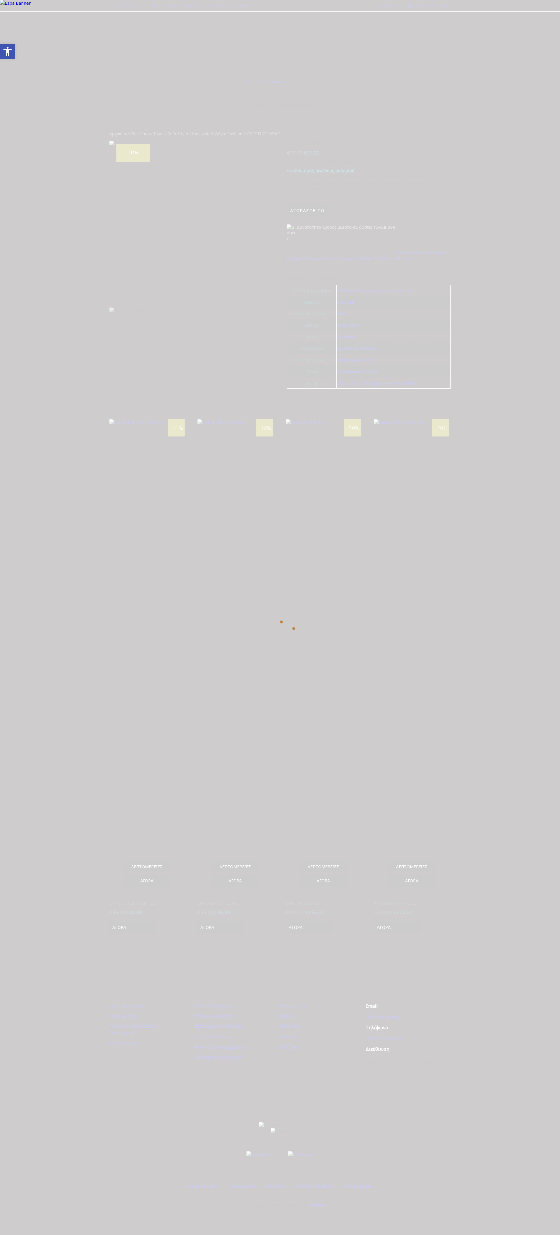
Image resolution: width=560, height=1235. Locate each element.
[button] (7, 51)
